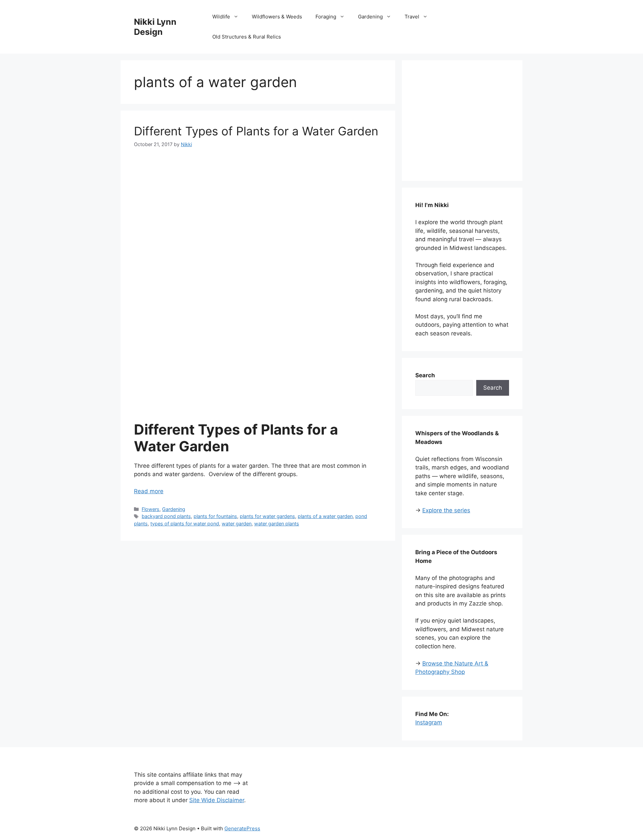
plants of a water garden (325, 516)
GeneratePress (242, 828)
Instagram (428, 722)
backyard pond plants (166, 516)
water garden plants (276, 523)
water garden (237, 523)
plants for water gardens (267, 516)
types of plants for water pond (184, 523)
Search (492, 387)
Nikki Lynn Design (155, 27)
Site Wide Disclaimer (216, 800)
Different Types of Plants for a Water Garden (256, 131)
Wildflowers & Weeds (277, 16)
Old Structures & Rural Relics (246, 37)
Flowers (150, 509)
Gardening (370, 16)
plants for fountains (215, 516)
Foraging (325, 16)
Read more (148, 491)
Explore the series (446, 510)
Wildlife (221, 16)
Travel (412, 16)
